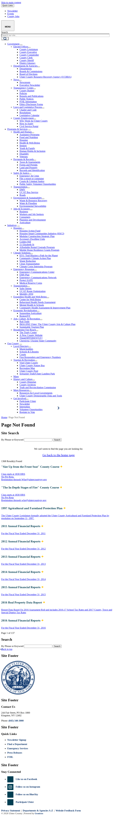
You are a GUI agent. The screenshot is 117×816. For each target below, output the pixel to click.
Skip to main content (11, 2)
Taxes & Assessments (30, 162)
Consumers (25, 217)
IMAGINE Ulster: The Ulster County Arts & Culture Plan (47, 324)
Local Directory (21, 346)
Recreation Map (27, 368)
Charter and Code (28, 110)
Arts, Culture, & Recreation (26, 318)
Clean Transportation (30, 263)
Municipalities (26, 349)
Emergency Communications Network (38, 277)
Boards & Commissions (31, 71)
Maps (16, 376)
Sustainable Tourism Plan (32, 327)
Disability (24, 154)
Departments (26, 68)
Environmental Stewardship (33, 206)
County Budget (27, 90)
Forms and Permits (28, 165)
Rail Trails (24, 321)
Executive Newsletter (30, 85)
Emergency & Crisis (29, 176)
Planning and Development (33, 220)
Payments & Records (23, 159)
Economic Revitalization (25, 310)
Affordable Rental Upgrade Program (37, 247)
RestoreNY (25, 316)
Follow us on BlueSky (27, 794)
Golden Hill (25, 241)
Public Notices (27, 99)
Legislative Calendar (29, 115)
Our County (13, 343)
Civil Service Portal (29, 126)
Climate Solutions (21, 252)
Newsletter (25, 404)
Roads (23, 195)
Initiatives (12, 225)
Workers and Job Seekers (32, 214)
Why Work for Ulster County (34, 121)
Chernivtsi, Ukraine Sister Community (38, 340)
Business (24, 211)
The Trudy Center (28, 332)
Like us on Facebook (26, 779)
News (16, 79)
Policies (23, 93)
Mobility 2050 (26, 294)
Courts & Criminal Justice (32, 181)
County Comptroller (29, 55)
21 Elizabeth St (27, 244)
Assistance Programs (29, 134)
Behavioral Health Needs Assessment (37, 302)
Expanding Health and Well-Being (30, 296)
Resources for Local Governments (36, 393)
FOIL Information (28, 101)
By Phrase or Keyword (12, 439)
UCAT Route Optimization (33, 291)
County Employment (23, 118)
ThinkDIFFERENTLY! (31, 338)
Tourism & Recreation (24, 360)
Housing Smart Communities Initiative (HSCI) (42, 233)
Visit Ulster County (29, 362)
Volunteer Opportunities (31, 409)
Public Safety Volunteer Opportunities (38, 184)
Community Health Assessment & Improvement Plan (45, 307)
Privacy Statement (10, 810)
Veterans (24, 156)
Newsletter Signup (16, 740)
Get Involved (19, 398)
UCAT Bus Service (29, 192)
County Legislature (29, 49)
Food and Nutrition (29, 137)
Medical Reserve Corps (31, 283)
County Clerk (26, 57)
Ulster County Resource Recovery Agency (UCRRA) (45, 77)
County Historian (28, 382)
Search (4, 32)
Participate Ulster (28, 401)
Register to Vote (27, 412)
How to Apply (26, 123)
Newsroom (25, 82)
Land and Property (28, 167)
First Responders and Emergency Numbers (40, 357)
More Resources (21, 390)
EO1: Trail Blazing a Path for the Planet (39, 255)
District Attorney (27, 63)
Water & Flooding (28, 203)
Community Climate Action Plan (35, 258)
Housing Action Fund (30, 231)
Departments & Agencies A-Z (38, 810)
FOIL (10, 757)
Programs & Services (17, 129)
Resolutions (25, 112)
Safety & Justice (21, 173)
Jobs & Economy (21, 209)
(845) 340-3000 (16, 720)
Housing (24, 140)
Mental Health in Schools (32, 305)
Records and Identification (32, 170)
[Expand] (21, 44)
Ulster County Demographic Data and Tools (41, 395)
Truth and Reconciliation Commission (38, 387)
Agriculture (25, 222)
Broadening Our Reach (24, 329)
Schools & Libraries (29, 351)
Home (4, 417)
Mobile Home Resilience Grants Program (39, 250)
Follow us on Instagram (28, 786)
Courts (23, 354)
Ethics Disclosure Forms (31, 104)
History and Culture (22, 379)
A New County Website (31, 335)
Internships (25, 406)
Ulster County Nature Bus (32, 365)
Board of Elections (28, 74)
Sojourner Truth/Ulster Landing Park (37, 373)
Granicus (39, 813)
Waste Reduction (28, 261)
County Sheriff (27, 60)
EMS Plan (24, 274)
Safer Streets (26, 288)
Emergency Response (23, 269)
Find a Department (17, 744)
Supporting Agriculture (31, 313)
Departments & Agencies (25, 66)
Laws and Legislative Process (27, 107)
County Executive (28, 52)
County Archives (28, 384)
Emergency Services (17, 748)
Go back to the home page (59, 455)
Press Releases (14, 752)
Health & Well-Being (30, 143)
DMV (22, 189)
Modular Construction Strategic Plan (37, 236)
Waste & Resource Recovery (33, 200)
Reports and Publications (31, 96)
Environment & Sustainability (27, 198)
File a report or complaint (32, 178)
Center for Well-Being (30, 299)
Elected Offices (20, 46)
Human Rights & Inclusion (32, 151)
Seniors (23, 145)
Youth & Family (27, 148)
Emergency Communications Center (37, 272)
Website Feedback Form (68, 810)
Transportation (20, 187)
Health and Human (22, 132)
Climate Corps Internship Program (36, 266)
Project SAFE (26, 280)
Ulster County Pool (29, 371)
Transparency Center (23, 88)
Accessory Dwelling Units (32, 239)
